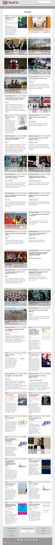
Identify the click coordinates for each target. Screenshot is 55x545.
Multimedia (40, 4)
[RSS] (37, 539)
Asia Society (18, 542)
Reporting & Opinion (24, 4)
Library (35, 4)
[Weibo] (30, 539)
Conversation (30, 4)
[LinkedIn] (18, 539)
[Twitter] (24, 539)
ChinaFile (11, 3)
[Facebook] (21, 539)
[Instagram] (27, 539)
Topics (44, 4)
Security (6, 7)
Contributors (48, 4)
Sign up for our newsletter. (27, 528)
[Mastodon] (34, 539)
